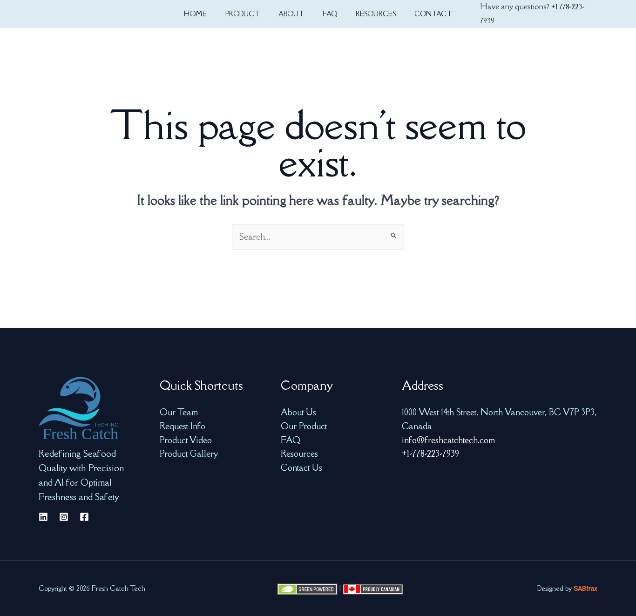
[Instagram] (63, 516)
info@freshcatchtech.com (448, 440)
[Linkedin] (43, 516)
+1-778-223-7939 (430, 453)
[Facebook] (84, 516)
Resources (299, 453)
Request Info (182, 426)
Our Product (304, 426)
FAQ (290, 440)
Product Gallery (189, 453)
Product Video (186, 440)
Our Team (179, 412)
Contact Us (301, 467)
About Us (298, 412)
